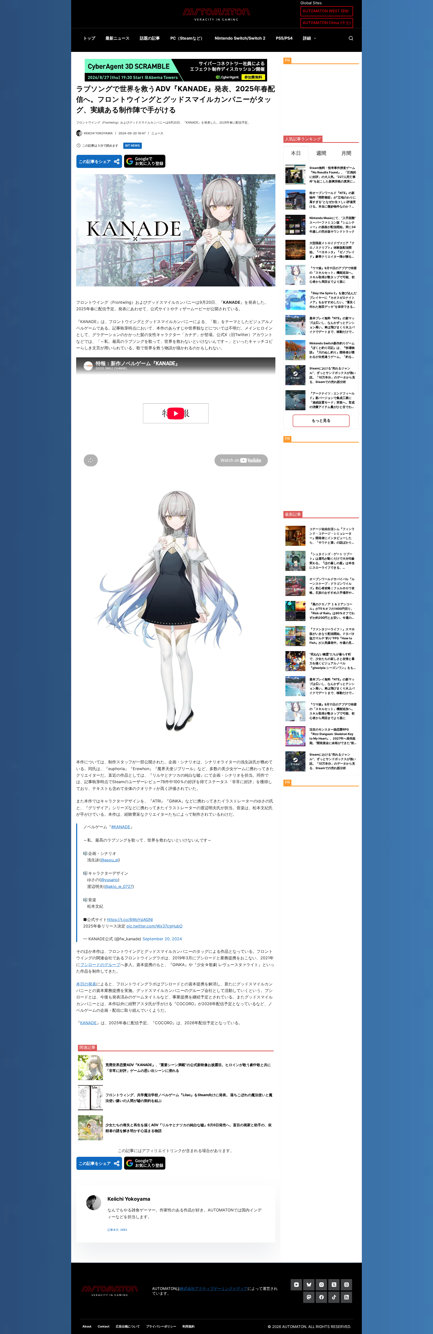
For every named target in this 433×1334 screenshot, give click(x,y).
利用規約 (188, 1326)
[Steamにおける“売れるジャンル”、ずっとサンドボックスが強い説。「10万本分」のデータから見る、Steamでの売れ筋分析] (295, 761)
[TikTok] (334, 1297)
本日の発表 (86, 983)
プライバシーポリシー (161, 1326)
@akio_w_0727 (119, 886)
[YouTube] (296, 1284)
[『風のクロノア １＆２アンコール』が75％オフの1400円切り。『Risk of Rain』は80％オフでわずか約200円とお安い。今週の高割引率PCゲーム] (295, 611)
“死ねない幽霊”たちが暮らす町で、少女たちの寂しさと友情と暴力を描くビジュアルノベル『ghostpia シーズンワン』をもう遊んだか (332, 663)
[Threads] (346, 1284)
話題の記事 (150, 38)
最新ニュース (117, 38)
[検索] (351, 38)
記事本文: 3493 (117, 1230)
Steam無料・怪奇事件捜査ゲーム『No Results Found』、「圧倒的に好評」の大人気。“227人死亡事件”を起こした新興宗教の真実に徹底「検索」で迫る (332, 177)
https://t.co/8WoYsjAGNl (130, 919)
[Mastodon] (308, 1297)
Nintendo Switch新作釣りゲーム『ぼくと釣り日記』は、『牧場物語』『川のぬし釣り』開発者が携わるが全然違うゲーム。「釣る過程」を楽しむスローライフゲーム (332, 352)
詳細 (307, 38)
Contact (104, 1326)
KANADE (88, 1022)
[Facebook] (321, 1297)
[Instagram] (321, 1284)
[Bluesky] (308, 1284)
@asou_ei (110, 859)
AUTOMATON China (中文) (327, 22)
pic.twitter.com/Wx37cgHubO (154, 926)
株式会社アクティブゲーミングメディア (214, 1288)
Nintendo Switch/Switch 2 (240, 38)
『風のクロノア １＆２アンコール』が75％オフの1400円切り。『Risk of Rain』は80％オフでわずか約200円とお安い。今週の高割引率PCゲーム (332, 613)
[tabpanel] (321, 294)
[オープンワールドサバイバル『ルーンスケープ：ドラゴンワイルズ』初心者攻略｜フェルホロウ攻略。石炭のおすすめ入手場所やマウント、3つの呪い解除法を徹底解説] (295, 586)
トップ (89, 38)
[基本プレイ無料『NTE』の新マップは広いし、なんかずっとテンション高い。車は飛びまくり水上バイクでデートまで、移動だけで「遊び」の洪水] (295, 686)
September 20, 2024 (162, 938)
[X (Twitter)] (334, 1284)
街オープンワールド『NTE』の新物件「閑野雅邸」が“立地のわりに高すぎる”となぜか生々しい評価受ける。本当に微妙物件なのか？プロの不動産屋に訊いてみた (332, 202)
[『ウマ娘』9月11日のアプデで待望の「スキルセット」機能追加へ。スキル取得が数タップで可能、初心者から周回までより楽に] (295, 711)
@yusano (109, 879)
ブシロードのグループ (100, 964)
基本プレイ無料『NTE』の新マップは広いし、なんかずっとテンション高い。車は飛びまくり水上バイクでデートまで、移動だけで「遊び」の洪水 (332, 327)
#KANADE (120, 826)
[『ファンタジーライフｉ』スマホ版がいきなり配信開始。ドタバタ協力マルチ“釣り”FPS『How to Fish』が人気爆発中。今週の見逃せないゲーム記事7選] (295, 636)
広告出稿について (128, 1326)
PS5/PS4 (284, 38)
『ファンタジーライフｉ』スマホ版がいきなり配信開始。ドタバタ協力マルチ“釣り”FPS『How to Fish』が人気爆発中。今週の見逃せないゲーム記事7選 (332, 638)
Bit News (132, 145)
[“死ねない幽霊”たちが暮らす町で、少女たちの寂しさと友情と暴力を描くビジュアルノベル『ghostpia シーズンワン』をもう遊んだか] (295, 661)
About (86, 1326)
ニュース (157, 133)
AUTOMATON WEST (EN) (326, 11)
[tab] (295, 153)
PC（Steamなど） (187, 38)
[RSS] (346, 1297)
